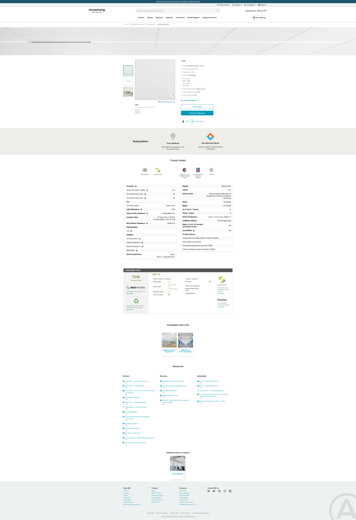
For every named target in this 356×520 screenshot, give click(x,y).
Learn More (129, 309)
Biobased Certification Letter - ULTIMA (212, 401)
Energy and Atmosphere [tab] (192, 285)
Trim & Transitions (156, 498)
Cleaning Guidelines (131, 424)
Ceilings (153, 491)
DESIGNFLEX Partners (170, 391)
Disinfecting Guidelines (132, 428)
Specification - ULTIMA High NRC (136, 407)
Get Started (129, 293)
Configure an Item (169, 102)
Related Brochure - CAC (170, 395)
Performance (155, 502)
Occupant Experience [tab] (191, 278)
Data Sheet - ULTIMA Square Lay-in (136, 381)
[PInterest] (219, 491)
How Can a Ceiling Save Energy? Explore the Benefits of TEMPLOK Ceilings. (178, 1)
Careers (125, 495)
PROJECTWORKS (184, 495)
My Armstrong (260, 17)
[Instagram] (224, 491)
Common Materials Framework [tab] (162, 278)
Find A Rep (182, 491)
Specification (199, 121)
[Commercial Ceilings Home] (97, 11)
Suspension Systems (157, 495)
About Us (126, 491)
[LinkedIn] (230, 491)
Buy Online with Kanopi (186, 502)
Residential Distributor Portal (187, 504)
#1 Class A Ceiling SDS (132, 433)
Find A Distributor (184, 493)
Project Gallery (183, 500)
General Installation (131, 412)
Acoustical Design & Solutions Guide (174, 386)
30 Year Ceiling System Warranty (135, 443)
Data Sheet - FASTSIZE (132, 398)
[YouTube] (214, 491)
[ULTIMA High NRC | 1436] (128, 70)
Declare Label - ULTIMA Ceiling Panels (212, 391)
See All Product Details (189, 100)
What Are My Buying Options (131, 504)
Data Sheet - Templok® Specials (135, 402)
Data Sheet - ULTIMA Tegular (134, 386)
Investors (126, 493)
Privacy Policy (185, 513)
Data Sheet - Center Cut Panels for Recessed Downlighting (140, 392)
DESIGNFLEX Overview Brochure (173, 381)
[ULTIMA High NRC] (128, 91)
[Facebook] (208, 491)
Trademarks (150, 513)
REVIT (188, 121)
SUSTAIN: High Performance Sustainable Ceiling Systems (176, 401)
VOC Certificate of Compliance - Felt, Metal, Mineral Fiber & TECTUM (214, 395)
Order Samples (183, 498)
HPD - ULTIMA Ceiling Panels (209, 381)
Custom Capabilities (157, 500)
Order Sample (197, 107)
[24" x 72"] (128, 81)
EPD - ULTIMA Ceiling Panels (209, 386)
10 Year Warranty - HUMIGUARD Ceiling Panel (139, 438)
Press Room (127, 498)
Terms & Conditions (162, 513)
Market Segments (128, 502)
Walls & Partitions (156, 493)
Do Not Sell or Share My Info (200, 513)
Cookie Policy (174, 513)
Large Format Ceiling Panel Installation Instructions (137, 418)
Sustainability (127, 500)
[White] (137, 111)
